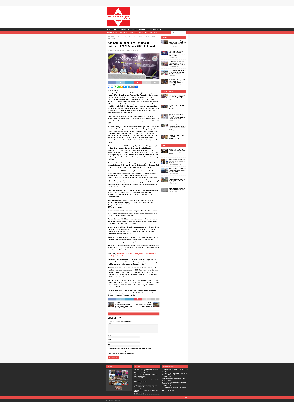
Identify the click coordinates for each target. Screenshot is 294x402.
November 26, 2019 (167, 390)
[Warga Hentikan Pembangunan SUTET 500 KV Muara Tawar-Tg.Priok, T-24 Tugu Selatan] (164, 179)
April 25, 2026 (172, 139)
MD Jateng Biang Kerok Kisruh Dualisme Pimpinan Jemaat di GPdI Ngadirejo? (177, 170)
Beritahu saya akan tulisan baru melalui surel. (121, 353)
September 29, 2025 (174, 164)
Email (109, 339)
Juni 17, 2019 (172, 130)
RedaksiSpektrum (125, 50)
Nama (109, 335)
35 (179, 155)
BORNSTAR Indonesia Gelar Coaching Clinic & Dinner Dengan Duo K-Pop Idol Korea (177, 63)
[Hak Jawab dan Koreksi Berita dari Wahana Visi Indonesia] (164, 190)
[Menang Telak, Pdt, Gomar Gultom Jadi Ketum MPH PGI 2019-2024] (164, 106)
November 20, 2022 (114, 50)
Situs (109, 344)
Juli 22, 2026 (172, 75)
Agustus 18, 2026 (173, 57)
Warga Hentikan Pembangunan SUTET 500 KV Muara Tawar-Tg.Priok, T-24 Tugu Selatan (177, 180)
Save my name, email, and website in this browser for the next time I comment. (130, 348)
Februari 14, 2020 (173, 191)
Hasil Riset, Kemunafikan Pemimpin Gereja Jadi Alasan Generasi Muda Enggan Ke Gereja (177, 151)
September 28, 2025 (174, 173)
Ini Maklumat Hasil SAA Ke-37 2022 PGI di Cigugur (175, 369)
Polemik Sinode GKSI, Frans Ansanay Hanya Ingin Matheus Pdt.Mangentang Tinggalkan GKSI (177, 127)
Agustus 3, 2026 (173, 66)
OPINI (134, 29)
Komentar (110, 323)
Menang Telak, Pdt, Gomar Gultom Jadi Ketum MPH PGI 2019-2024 (177, 107)
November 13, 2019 (173, 110)
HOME (109, 29)
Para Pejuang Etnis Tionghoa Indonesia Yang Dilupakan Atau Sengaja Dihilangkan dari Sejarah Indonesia (177, 43)
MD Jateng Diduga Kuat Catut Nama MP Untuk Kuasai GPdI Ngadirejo (177, 161)
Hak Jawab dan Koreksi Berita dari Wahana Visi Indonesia (177, 189)
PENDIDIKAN (125, 29)
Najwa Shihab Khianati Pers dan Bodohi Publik (173, 378)
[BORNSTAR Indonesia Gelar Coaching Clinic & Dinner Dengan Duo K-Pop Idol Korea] (164, 63)
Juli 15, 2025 (172, 183)
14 (180, 164)
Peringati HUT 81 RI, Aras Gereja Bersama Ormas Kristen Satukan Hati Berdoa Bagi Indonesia (177, 53)
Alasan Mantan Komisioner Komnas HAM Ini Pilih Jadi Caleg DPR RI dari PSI (174, 374)
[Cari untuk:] (178, 32)
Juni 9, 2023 (165, 376)
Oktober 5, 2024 (173, 120)
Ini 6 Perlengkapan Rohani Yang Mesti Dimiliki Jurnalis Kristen (174, 388)
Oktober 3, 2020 (166, 380)
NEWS (116, 29)
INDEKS (185, 397)
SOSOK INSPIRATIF (155, 29)
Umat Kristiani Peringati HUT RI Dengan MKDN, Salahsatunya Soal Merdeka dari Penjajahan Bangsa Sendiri (177, 82)
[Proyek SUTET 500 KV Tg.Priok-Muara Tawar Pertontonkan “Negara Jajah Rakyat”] (164, 72)
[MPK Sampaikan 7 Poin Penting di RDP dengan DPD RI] (125, 383)
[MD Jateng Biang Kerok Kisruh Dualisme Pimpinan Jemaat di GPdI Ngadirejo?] (164, 170)
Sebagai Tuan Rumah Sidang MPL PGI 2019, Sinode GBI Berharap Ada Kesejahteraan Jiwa (177, 97)
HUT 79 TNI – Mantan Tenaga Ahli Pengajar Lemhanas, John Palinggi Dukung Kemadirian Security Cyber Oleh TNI (177, 116)
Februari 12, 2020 (173, 155)
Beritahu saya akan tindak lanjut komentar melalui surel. (124, 351)
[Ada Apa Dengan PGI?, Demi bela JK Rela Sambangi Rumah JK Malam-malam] (164, 137)
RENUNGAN (143, 29)
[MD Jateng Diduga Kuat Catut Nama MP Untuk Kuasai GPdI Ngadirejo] (164, 161)
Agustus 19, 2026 (173, 46)
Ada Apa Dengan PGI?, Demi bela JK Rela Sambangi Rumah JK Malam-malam (177, 137)
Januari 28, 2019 (173, 101)
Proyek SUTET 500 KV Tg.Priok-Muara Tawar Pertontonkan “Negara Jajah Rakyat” (177, 72)
